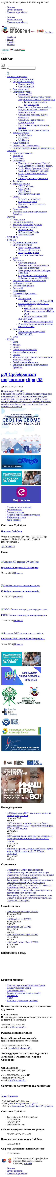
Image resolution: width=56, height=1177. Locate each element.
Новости (18, 573)
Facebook (11, 37)
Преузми (12, 391)
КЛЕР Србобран (21, 143)
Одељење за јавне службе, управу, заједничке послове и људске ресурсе (36, 98)
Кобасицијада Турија (28, 232)
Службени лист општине (25, 242)
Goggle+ (11, 42)
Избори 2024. (24, 298)
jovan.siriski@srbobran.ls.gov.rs (22, 1103)
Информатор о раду (22, 283)
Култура (11, 217)
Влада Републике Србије (19, 988)
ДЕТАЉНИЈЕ (8, 546)
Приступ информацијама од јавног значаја (33, 148)
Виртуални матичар (22, 245)
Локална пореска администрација (29, 280)
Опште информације (23, 153)
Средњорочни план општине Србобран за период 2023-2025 (33, 276)
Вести (16, 342)
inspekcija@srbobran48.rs (20, 1048)
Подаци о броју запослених (26, 145)
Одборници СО (26, 86)
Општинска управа (22, 92)
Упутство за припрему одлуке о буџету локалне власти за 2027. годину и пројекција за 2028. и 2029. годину (30, 825)
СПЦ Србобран (26, 186)
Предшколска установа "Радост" (34, 163)
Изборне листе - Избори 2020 (38, 321)
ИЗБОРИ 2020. (25, 319)
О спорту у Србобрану (29, 199)
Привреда (17, 209)
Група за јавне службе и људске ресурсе (35, 103)
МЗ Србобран (25, 135)
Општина (11, 150)
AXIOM (28, 1163)
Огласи (16, 354)
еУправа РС (12, 995)
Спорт (16, 196)
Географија (18, 158)
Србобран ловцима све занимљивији (20, 591)
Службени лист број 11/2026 (24, 934)
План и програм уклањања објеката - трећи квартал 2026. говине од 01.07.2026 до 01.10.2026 (30, 851)
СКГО (10, 998)
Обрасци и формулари (29, 268)
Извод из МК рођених (29, 247)
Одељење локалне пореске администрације (31, 121)
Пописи (16, 329)
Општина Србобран (11, 531)
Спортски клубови (27, 201)
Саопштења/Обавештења (25, 349)
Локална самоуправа (17, 76)
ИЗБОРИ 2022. (25, 306)
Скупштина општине (23, 81)
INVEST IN (12, 237)
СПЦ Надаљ (24, 191)
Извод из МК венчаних (29, 250)
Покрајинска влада (16, 990)
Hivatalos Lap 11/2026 (20, 927)
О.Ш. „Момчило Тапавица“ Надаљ (35, 166)
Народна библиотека (23, 222)
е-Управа (11, 240)
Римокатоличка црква (29, 194)
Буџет (15, 257)
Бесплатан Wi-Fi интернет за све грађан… (23, 638)
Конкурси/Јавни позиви (24, 352)
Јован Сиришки (9, 1096)
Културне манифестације (25, 227)
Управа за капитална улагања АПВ (24, 993)
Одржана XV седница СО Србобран (19, 567)
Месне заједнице (21, 132)
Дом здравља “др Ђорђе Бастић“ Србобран (32, 1106)
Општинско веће (21, 89)
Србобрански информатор (25, 362)
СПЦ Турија (24, 189)
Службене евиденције (23, 285)
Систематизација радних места (33, 130)
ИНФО (10, 339)
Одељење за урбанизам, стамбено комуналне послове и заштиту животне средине (34, 109)
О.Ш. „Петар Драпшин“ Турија (33, 168)
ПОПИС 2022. (25, 334)
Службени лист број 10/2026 (24, 942)
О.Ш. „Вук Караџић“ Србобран (33, 171)
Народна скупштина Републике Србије (26, 985)
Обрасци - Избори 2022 (35, 316)
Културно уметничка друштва (27, 224)
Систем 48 (18, 288)
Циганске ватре (26, 234)
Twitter (10, 39)
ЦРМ (15, 336)
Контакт (11, 7)
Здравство (18, 181)
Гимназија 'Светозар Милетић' (33, 178)
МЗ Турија (23, 137)
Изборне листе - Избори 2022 (38, 308)
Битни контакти (15, 10)
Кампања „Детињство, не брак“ (22, 1000)
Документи (18, 260)
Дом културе (19, 219)
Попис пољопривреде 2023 (31, 331)
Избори (16, 296)
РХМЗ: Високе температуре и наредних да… (24, 615)
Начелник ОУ (25, 94)
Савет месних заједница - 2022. (33, 303)
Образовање (19, 160)
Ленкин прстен (25, 229)
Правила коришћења (17, 12)
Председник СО (26, 84)
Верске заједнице (21, 183)
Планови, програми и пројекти (33, 265)
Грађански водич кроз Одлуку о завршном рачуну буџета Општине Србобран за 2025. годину (29, 838)
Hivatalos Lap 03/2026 (20, 919)
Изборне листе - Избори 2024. (38, 301)
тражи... (5, 68)
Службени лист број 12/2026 (24, 911)
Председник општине (23, 79)
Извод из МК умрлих (28, 252)
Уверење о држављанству (30, 255)
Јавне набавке (19, 291)
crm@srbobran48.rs (17, 1027)
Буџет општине (14, 509)
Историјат (18, 155)
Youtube (11, 44)
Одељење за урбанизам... (25, 293)
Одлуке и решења (27, 263)
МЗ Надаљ (23, 140)
